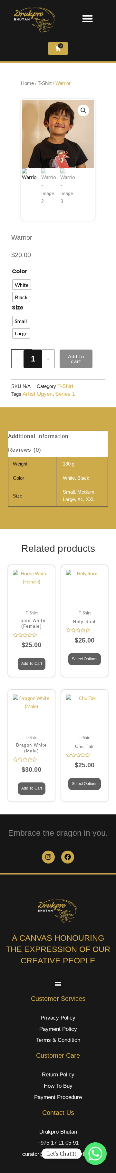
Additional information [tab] (38, 436)
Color (19, 271)
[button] (87, 18)
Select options (84, 659)
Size (17, 307)
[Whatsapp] (95, 1153)
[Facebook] (67, 857)
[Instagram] (48, 857)
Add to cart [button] (31, 663)
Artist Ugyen (38, 394)
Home (27, 83)
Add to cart (76, 359)
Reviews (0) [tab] (24, 450)
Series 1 (65, 394)
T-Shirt (65, 386)
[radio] (22, 284)
